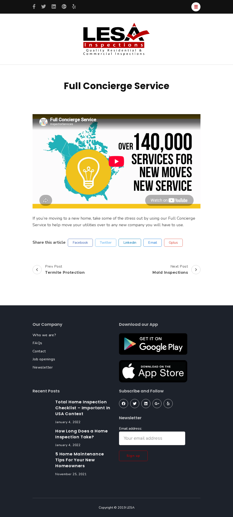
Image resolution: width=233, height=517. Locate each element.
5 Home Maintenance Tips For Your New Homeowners (79, 460)
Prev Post (65, 269)
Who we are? (44, 335)
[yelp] (168, 403)
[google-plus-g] (157, 403)
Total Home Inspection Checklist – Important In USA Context (82, 408)
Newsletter (43, 367)
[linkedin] (145, 403)
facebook (80, 242)
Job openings (44, 359)
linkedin (129, 242)
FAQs (37, 343)
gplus (173, 242)
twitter (105, 242)
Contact (39, 351)
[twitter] (134, 403)
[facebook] (123, 403)
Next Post (170, 269)
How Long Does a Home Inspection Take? (81, 434)
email (152, 242)
